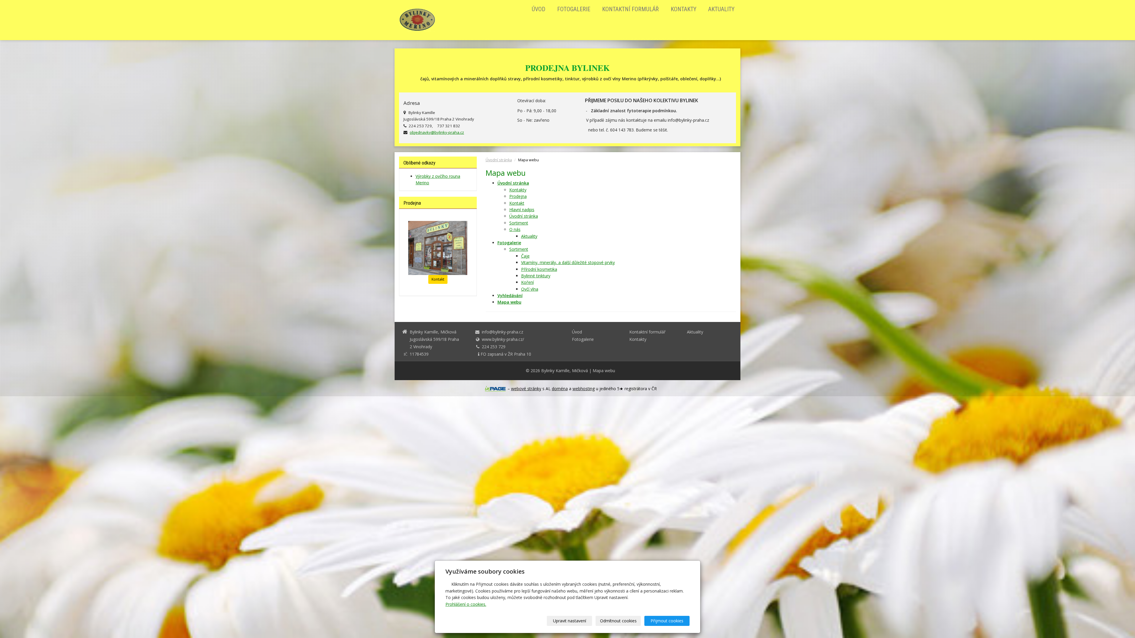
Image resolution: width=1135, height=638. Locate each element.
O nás (515, 229)
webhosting (584, 388)
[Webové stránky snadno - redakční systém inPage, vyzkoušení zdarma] (495, 389)
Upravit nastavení (569, 621)
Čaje (525, 256)
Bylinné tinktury (535, 276)
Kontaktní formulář (630, 9)
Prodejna (518, 196)
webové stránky (526, 388)
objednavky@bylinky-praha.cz (437, 132)
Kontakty (683, 9)
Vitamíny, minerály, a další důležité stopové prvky (568, 262)
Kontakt (516, 203)
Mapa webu (604, 370)
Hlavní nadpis (521, 209)
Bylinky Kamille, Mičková (564, 370)
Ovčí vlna (529, 289)
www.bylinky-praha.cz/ (503, 339)
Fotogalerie (573, 9)
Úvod (538, 9)
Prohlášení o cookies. (465, 604)
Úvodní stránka (499, 159)
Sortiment (518, 223)
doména (560, 388)
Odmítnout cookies (618, 621)
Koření (527, 282)
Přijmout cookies (667, 621)
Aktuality (721, 9)
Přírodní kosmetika (539, 269)
